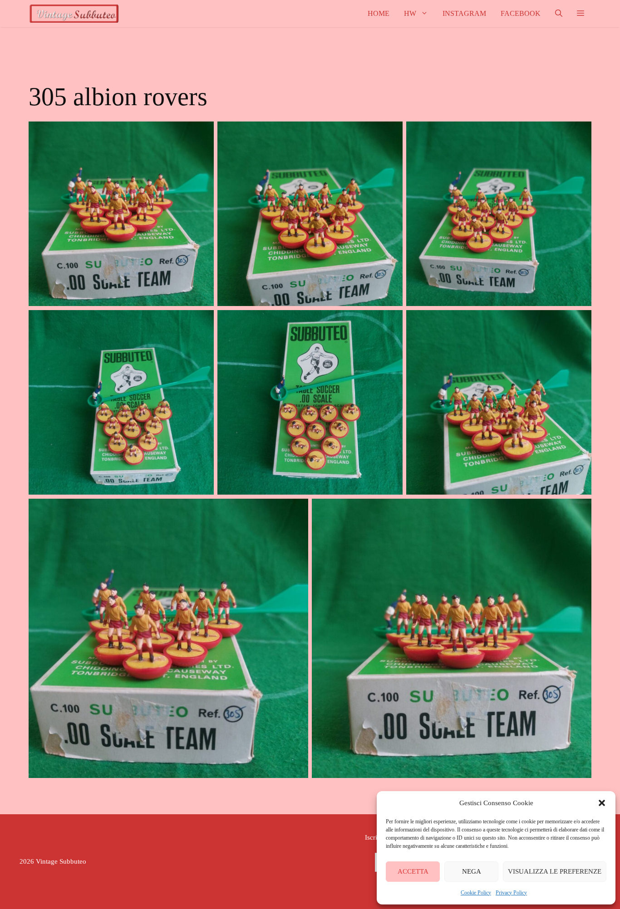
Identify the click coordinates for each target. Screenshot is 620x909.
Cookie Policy (476, 893)
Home (378, 13)
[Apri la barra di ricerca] (559, 13)
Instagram (464, 13)
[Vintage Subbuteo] (74, 13)
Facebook (521, 13)
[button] (601, 802)
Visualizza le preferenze (554, 871)
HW (410, 13)
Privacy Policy (511, 893)
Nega (471, 871)
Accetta (413, 871)
